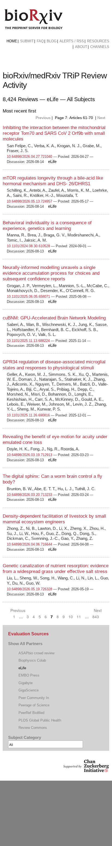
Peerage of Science (33, 705)
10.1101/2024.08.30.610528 (28, 246)
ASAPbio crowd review (36, 653)
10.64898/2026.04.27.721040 (29, 157)
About (81, 47)
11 (79, 616)
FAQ (40, 41)
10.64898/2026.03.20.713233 (29, 495)
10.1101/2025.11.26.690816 (28, 415)
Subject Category (24, 737)
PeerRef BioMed (31, 713)
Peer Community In (33, 698)
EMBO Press (28, 675)
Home (12, 41)
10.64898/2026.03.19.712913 (29, 455)
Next (101, 118)
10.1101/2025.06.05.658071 (28, 296)
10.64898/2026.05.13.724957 (29, 201)
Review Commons (32, 728)
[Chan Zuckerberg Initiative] (85, 770)
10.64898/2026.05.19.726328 (29, 589)
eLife (22, 668)
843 (95, 616)
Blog (52, 41)
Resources (98, 41)
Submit (27, 41)
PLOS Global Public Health (39, 720)
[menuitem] (12, 41)
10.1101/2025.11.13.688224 (28, 341)
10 (71, 616)
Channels (99, 47)
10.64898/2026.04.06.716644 (29, 544)
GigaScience (28, 690)
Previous (43, 118)
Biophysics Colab (32, 660)
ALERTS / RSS (72, 41)
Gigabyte (25, 683)
